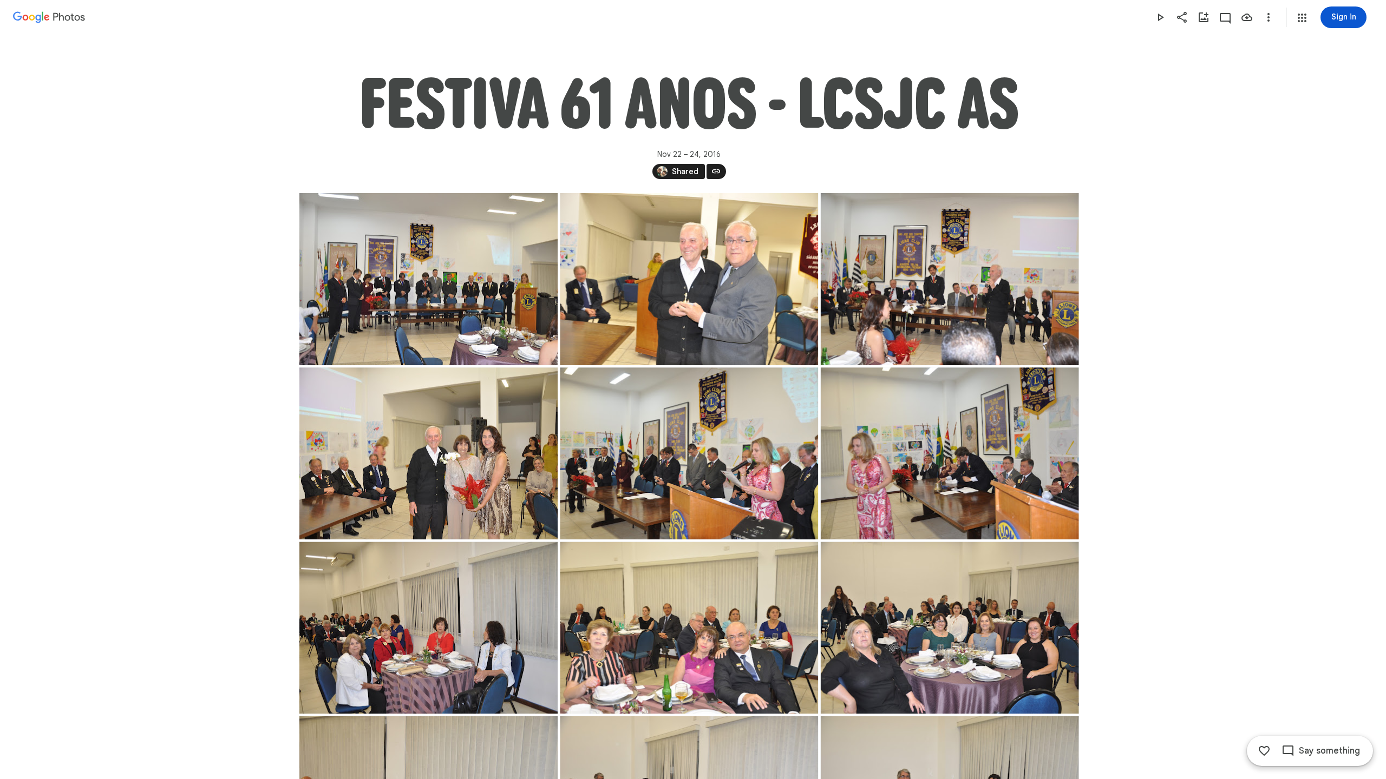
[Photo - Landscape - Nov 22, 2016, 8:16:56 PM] (949, 628)
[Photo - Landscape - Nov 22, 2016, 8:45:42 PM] (949, 279)
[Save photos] (1247, 17)
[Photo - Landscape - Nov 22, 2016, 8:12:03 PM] (428, 279)
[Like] (1264, 751)
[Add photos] (1203, 17)
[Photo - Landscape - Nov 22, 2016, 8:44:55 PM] (689, 279)
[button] (1302, 18)
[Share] (1182, 17)
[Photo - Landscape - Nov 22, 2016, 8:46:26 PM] (428, 453)
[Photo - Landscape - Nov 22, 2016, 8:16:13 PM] (428, 628)
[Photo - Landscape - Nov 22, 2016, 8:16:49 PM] (689, 628)
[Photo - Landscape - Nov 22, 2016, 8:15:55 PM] (949, 453)
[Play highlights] (1160, 17)
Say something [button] (1329, 750)
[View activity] (1225, 17)
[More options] (1268, 17)
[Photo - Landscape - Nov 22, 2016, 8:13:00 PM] (689, 453)
